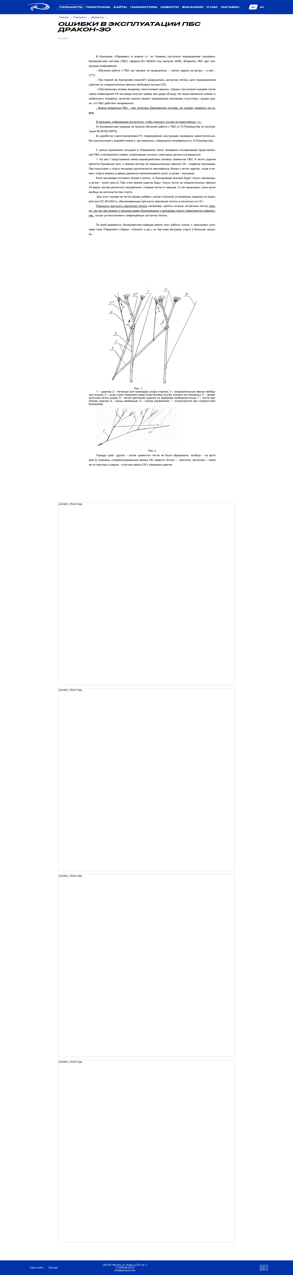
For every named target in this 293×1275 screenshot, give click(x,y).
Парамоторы (143, 7)
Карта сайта (37, 1267)
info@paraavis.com (124, 1270)
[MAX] (209, 1268)
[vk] (201, 1268)
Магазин (230, 7)
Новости (169, 7)
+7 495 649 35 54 (125, 1267)
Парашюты (71, 7)
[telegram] (193, 1268)
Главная (63, 17)
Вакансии (192, 7)
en (262, 7)
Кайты (120, 7)
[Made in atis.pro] (264, 1267)
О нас (212, 7)
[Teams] (217, 1268)
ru (253, 7)
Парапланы (98, 7)
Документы (97, 17)
